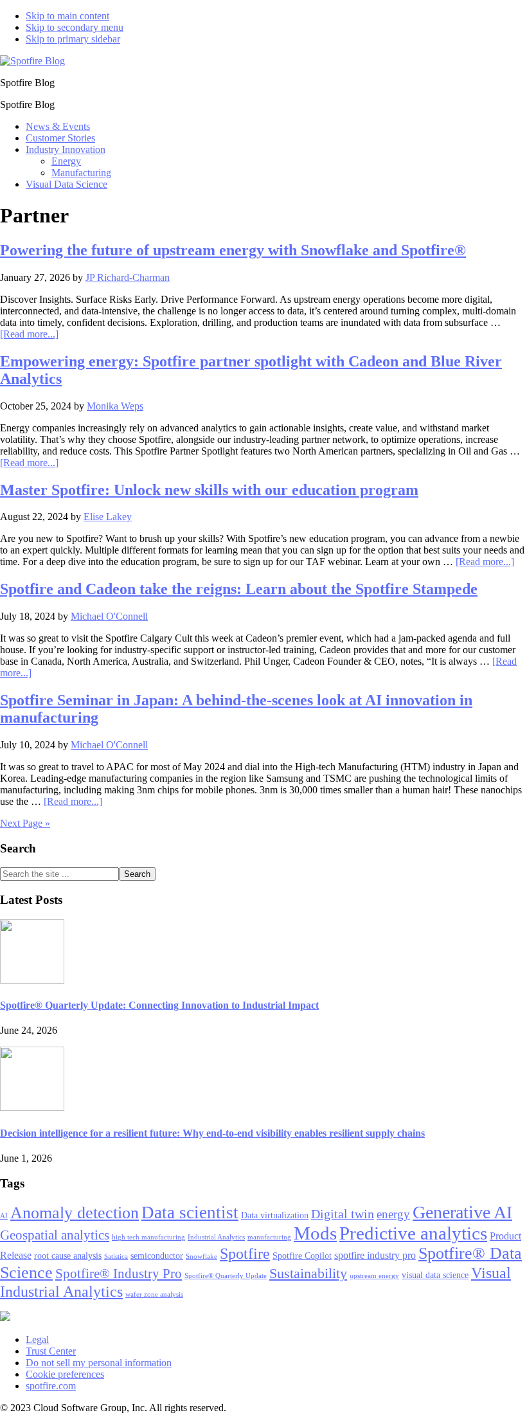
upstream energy (374, 1275)
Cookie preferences (65, 1374)
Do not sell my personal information (99, 1362)
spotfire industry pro (375, 1255)
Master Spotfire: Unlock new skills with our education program (209, 490)
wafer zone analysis (154, 1294)
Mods (315, 1233)
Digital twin (342, 1214)
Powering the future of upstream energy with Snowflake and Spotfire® (233, 250)
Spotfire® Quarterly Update (225, 1275)
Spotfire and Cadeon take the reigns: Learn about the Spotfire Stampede (239, 589)
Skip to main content (67, 15)
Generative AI (462, 1212)
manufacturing (269, 1237)
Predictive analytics (413, 1233)
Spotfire (245, 1253)
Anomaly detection (74, 1212)
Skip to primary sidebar (73, 38)
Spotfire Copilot (302, 1256)
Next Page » (25, 823)
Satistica (116, 1256)
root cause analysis (68, 1256)
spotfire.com (51, 1385)
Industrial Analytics (216, 1237)
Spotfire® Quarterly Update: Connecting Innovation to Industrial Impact (159, 1005)
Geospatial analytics (54, 1235)
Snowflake (201, 1256)
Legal (37, 1339)
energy (393, 1214)
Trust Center (51, 1351)
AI (4, 1216)
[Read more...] (29, 334)
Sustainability (308, 1273)
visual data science (435, 1275)
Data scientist (189, 1212)
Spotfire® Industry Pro (118, 1273)
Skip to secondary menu (74, 27)
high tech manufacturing (148, 1237)
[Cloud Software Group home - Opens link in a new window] (5, 1317)
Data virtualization (274, 1215)
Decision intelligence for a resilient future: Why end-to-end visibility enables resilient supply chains (212, 1133)
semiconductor (156, 1256)
